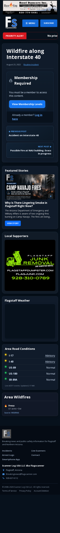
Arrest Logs (8, 455)
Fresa (11, 405)
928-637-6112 (12, 478)
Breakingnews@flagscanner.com (21, 474)
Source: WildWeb (11, 412)
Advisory (50, 355)
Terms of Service (9, 491)
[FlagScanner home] (6, 433)
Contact (35, 455)
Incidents (7, 450)
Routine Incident (31, 64)
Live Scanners (38, 450)
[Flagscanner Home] (11, 23)
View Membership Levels (27, 104)
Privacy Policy (25, 491)
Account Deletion (41, 491)
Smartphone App (11, 459)
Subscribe (49, 23)
